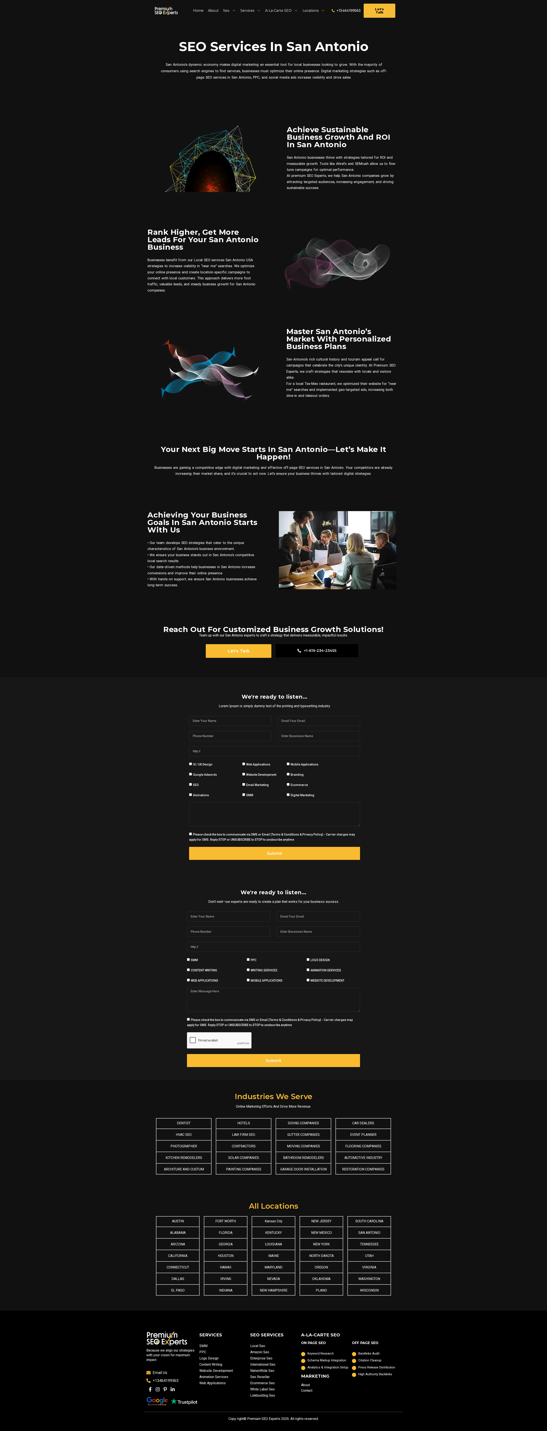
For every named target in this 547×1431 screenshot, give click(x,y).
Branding (297, 774)
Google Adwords (205, 774)
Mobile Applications (304, 764)
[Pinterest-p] (165, 1389)
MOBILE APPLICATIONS (266, 980)
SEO (196, 785)
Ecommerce (299, 785)
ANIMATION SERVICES (325, 970)
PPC (253, 960)
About (213, 11)
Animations (201, 795)
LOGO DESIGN (320, 960)
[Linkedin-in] (172, 1389)
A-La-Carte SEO (278, 11)
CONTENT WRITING (204, 970)
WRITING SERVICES (264, 970)
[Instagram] (157, 1389)
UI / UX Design (202, 764)
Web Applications (258, 764)
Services (247, 11)
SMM (249, 795)
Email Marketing (257, 785)
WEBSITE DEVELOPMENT (327, 980)
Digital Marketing (302, 795)
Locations (311, 11)
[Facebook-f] (150, 1389)
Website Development (261, 774)
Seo (226, 11)
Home (198, 11)
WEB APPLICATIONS (204, 980)
